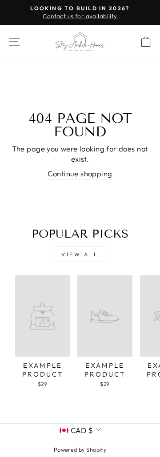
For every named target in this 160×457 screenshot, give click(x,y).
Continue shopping (80, 173)
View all (80, 254)
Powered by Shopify (80, 449)
